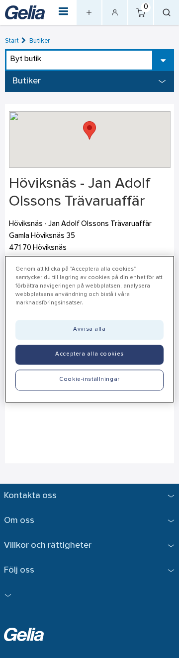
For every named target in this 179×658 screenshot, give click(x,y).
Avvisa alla (89, 329)
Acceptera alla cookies (89, 354)
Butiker (39, 41)
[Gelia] (25, 12)
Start (12, 41)
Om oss (19, 520)
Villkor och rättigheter (47, 545)
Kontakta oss (30, 496)
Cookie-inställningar (89, 379)
